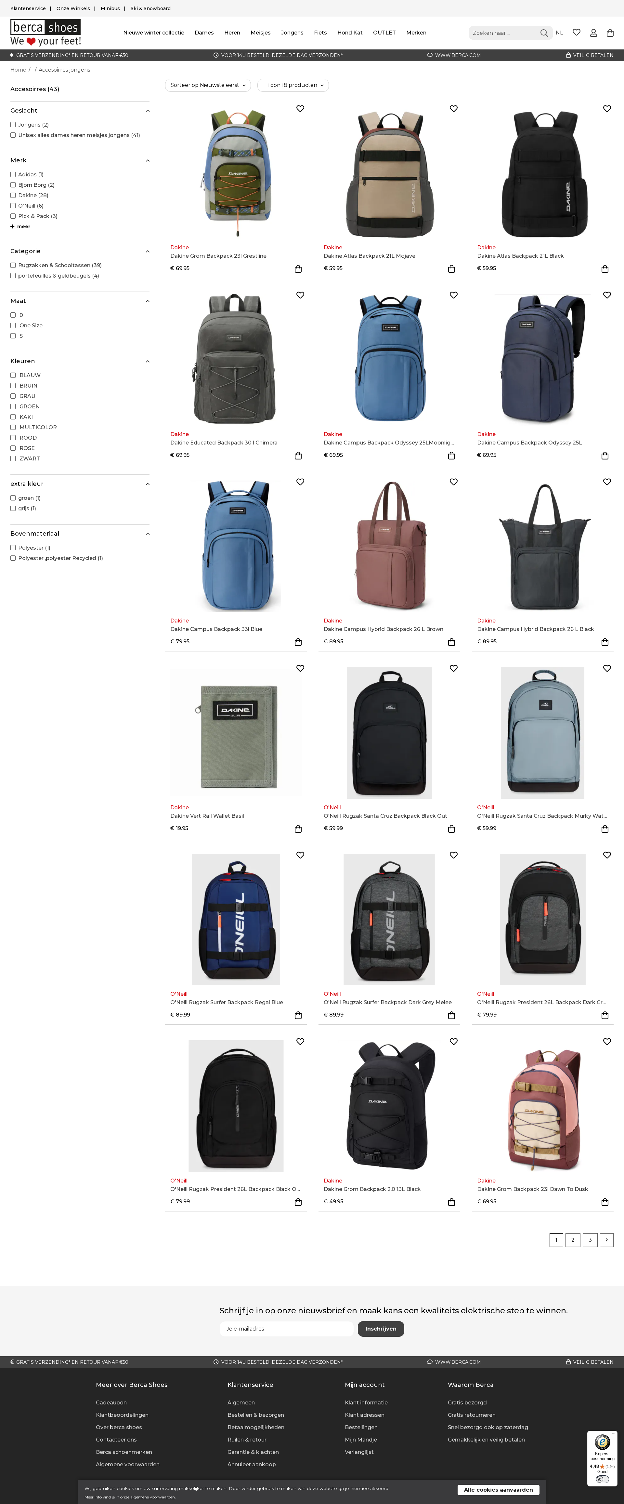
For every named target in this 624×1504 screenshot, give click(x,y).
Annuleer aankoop (252, 1464)
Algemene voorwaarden (128, 1464)
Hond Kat (350, 33)
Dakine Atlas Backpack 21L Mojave (369, 256)
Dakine (179, 247)
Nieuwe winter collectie (153, 33)
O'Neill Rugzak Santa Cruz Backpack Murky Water (542, 816)
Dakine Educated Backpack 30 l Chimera (224, 443)
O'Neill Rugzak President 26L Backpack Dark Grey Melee (542, 1002)
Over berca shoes (119, 1427)
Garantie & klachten (253, 1452)
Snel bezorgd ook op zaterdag (488, 1427)
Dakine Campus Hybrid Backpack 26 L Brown (383, 629)
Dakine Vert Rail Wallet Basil (207, 816)
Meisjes (261, 33)
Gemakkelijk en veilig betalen (486, 1440)
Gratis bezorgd (467, 1403)
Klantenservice (28, 8)
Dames (204, 33)
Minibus (110, 8)
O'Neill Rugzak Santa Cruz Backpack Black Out (385, 816)
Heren (232, 33)
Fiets (320, 33)
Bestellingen (361, 1427)
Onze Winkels (73, 8)
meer (23, 226)
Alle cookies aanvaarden (498, 1490)
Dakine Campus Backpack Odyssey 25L (529, 443)
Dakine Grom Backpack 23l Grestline (218, 256)
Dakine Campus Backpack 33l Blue (216, 629)
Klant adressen (364, 1415)
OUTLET (384, 33)
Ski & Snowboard (151, 8)
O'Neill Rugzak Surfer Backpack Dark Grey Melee (388, 1002)
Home (18, 70)
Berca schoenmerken (124, 1452)
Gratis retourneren (472, 1415)
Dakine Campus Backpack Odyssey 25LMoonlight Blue (389, 443)
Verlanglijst (359, 1452)
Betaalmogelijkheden (256, 1427)
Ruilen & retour (247, 1440)
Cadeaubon (111, 1403)
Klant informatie (366, 1403)
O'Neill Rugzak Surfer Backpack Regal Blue (226, 1002)
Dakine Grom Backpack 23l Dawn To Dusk (532, 1189)
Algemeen (241, 1403)
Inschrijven (381, 1329)
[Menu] (614, 1435)
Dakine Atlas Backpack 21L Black (520, 256)
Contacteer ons (116, 1440)
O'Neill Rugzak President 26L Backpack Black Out (236, 1189)
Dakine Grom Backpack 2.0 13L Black (372, 1189)
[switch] (602, 1479)
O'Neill (332, 807)
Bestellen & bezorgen (256, 1415)
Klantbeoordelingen (122, 1415)
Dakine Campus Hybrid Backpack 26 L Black (535, 629)
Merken (416, 33)
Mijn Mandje (361, 1440)
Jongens (292, 33)
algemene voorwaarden (152, 1497)
